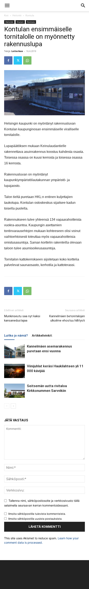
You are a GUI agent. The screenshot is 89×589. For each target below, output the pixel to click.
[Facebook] (8, 60)
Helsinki (17, 15)
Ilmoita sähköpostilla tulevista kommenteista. (37, 513)
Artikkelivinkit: (42, 335)
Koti (6, 15)
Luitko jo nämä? (16, 335)
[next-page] (13, 406)
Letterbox (17, 51)
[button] (7, 5)
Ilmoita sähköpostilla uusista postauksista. (35, 518)
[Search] (83, 5)
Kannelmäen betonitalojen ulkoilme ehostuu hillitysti (67, 318)
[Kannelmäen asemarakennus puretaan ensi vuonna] (14, 351)
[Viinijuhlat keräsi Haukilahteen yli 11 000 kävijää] (14, 371)
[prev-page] (6, 406)
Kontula (29, 15)
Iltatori (20, 21)
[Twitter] (18, 60)
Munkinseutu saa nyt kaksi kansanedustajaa (22, 318)
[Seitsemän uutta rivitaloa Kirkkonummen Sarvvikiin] (14, 391)
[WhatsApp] (27, 60)
